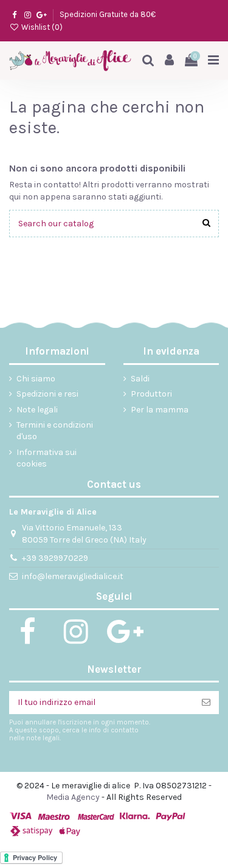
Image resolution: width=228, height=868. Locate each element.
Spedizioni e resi (47, 394)
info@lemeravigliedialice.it (72, 576)
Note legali (37, 409)
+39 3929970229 (55, 558)
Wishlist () (41, 27)
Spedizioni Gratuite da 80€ (108, 14)
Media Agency (73, 797)
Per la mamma (159, 409)
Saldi (140, 378)
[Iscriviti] (206, 702)
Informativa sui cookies (46, 458)
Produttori (151, 394)
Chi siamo (35, 378)
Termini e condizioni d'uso (54, 431)
